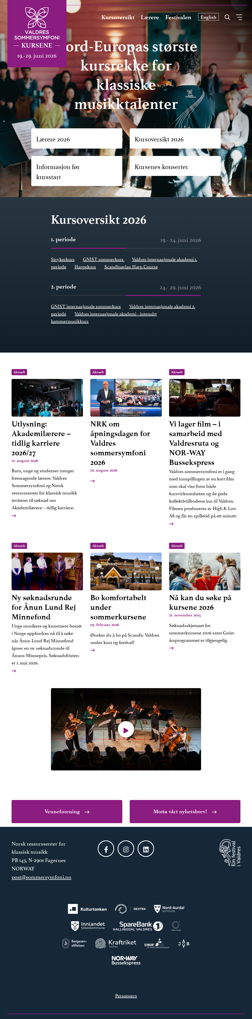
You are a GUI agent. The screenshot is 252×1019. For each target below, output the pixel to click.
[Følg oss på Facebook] (106, 848)
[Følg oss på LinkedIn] (146, 848)
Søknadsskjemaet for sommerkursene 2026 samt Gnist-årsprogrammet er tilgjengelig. (202, 593)
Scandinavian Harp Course (131, 266)
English (208, 17)
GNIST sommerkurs (104, 258)
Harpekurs (85, 266)
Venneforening (63, 811)
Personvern (126, 995)
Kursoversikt (117, 17)
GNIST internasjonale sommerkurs (86, 305)
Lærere (150, 17)
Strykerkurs (63, 258)
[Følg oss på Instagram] (126, 848)
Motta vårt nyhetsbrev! (180, 811)
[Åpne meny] (239, 17)
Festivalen (178, 17)
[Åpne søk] (227, 16)
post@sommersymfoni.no (41, 876)
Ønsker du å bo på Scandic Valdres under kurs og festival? (124, 594)
